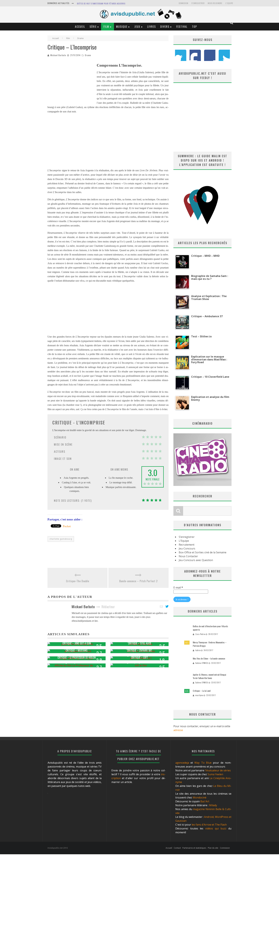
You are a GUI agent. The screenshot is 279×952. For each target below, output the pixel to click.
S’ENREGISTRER (198, 3)
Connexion (183, 3)
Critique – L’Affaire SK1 (139, 650)
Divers (164, 27)
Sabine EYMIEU (201, 663)
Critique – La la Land (202, 690)
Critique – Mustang (77, 650)
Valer (70, 662)
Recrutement (186, 544)
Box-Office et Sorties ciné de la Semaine (202, 552)
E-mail (178, 587)
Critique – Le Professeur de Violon (76, 657)
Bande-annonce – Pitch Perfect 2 (138, 581)
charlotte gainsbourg (61, 539)
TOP (194, 27)
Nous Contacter (188, 556)
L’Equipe (229, 3)
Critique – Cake (139, 636)
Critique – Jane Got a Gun (76, 643)
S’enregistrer (187, 537)
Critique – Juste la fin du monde (77, 636)
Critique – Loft (139, 657)
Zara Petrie (200, 634)
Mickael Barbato (58, 55)
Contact (177, 848)
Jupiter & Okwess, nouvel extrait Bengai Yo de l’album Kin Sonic (209, 676)
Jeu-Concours (187, 548)
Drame (88, 55)
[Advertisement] (71, 82)
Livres (151, 27)
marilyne (133, 662)
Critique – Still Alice (139, 643)
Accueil (80, 27)
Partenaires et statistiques (194, 848)
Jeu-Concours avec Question (196, 560)
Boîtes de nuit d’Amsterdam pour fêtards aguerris (101, 3)
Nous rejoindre (215, 3)
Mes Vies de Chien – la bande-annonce (209, 658)
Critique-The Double (77, 581)
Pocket (67, 526)
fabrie (198, 650)
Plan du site (213, 848)
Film (106, 27)
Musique (121, 27)
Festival (181, 27)
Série (93, 27)
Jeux (137, 27)
